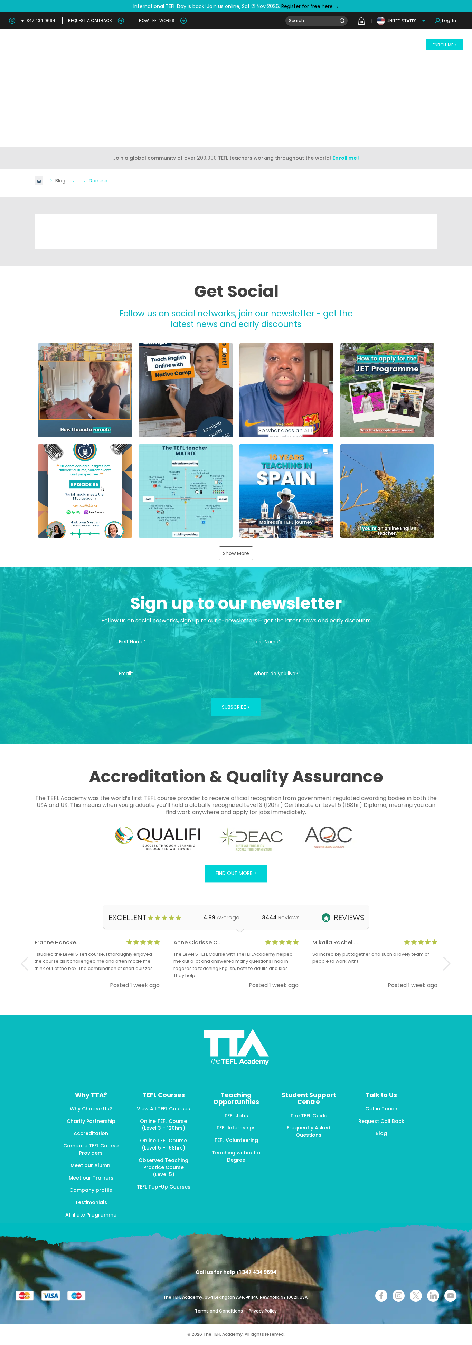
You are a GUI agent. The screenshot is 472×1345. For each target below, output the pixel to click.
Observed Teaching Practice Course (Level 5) (163, 1167)
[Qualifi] (157, 839)
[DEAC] (250, 839)
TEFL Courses (114, 44)
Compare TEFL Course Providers (91, 1149)
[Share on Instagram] (399, 1296)
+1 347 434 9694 (38, 20)
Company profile (90, 1189)
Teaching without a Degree (236, 1156)
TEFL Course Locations (172, 44)
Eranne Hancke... (57, 942)
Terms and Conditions (219, 1311)
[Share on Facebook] (381, 1296)
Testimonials (91, 1202)
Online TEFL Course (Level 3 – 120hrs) (163, 1125)
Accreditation (91, 1133)
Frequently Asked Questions (308, 1131)
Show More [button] (236, 553)
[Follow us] (433, 1296)
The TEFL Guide (308, 1115)
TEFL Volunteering (236, 1140)
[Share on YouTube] (450, 1296)
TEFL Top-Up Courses (163, 1186)
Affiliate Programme (90, 1214)
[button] (85, 390)
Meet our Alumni (90, 1165)
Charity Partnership (91, 1121)
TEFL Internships (236, 1127)
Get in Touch (381, 1108)
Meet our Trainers (91, 1177)
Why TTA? (70, 44)
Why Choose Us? (91, 1108)
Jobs (355, 44)
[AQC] (328, 837)
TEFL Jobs (236, 1115)
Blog (377, 44)
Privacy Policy (263, 1311)
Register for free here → (309, 6)
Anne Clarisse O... (197, 942)
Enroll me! (345, 157)
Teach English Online (235, 44)
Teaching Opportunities (305, 44)
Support (401, 44)
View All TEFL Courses (163, 1108)
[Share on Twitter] (416, 1296)
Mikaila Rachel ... (335, 942)
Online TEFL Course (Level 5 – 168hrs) (163, 1144)
